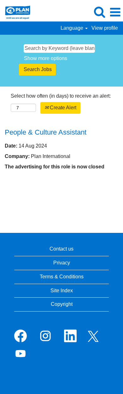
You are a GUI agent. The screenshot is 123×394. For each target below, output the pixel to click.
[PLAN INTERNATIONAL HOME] (15, 12)
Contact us (61, 249)
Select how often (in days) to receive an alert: (61, 96)
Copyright (62, 304)
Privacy (61, 262)
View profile (104, 28)
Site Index (61, 290)
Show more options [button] (45, 58)
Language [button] (73, 28)
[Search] (99, 12)
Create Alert (62, 107)
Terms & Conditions (62, 276)
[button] (115, 12)
